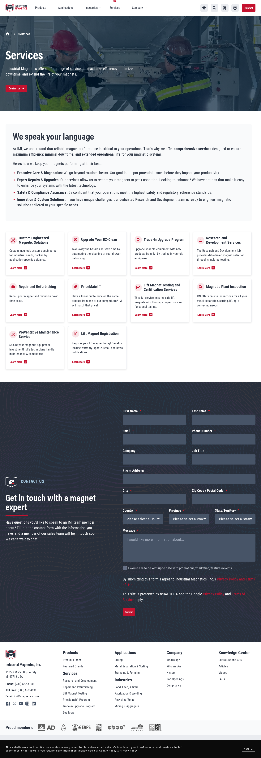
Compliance (174, 685)
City (125, 491)
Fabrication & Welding (128, 693)
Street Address (133, 471)
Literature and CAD (230, 660)
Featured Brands (73, 666)
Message (129, 530)
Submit (129, 612)
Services (70, 673)
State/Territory (225, 510)
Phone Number (202, 431)
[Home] (17, 8)
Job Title (198, 451)
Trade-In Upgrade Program (79, 706)
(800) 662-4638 (27, 690)
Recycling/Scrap (125, 700)
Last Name (199, 411)
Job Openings (175, 679)
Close (250, 749)
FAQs (222, 679)
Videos (223, 672)
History (171, 672)
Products (70, 652)
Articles (223, 666)
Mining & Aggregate (127, 706)
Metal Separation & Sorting (131, 666)
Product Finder (72, 660)
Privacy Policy (213, 594)
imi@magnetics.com (26, 696)
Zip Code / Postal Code (208, 491)
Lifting (119, 660)
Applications (125, 652)
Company (129, 451)
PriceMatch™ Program (76, 700)
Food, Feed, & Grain (127, 687)
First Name (130, 411)
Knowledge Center (234, 652)
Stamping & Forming (127, 672)
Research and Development (80, 680)
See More (69, 712)
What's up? (173, 660)
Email (126, 431)
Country (128, 510)
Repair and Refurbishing (78, 687)
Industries (123, 680)
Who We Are (174, 666)
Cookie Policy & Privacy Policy (118, 750)
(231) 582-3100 (24, 684)
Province (175, 510)
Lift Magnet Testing (75, 693)
